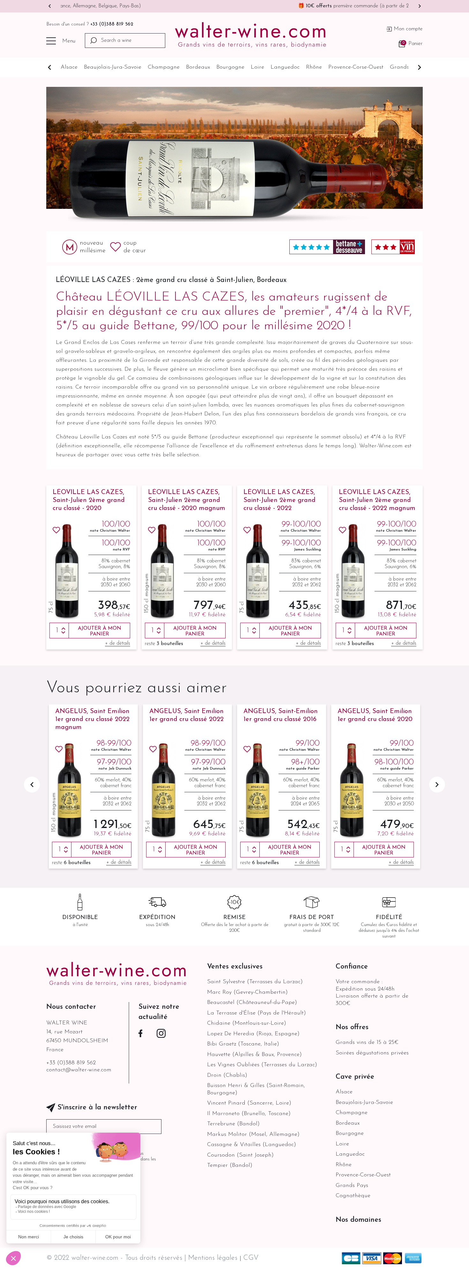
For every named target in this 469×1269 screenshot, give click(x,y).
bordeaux (198, 67)
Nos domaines (358, 1220)
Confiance (352, 966)
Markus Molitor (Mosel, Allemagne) (253, 1134)
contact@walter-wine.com (78, 1070)
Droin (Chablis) (227, 1075)
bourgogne (230, 67)
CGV (250, 1258)
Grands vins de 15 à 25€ (367, 1042)
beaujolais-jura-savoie (112, 67)
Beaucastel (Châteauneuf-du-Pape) (252, 1003)
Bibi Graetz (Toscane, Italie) (243, 1044)
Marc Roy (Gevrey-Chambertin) (247, 992)
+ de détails (117, 643)
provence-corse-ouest (355, 67)
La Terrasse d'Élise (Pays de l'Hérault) (256, 1013)
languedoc (285, 67)
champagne (164, 67)
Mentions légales (214, 1258)
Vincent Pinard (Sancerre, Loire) (249, 1103)
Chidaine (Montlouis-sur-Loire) (246, 1023)
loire (257, 67)
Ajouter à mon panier (99, 631)
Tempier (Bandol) (229, 1165)
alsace (69, 67)
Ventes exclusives (235, 966)
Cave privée (355, 1077)
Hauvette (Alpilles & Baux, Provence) (254, 1055)
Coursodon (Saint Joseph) (240, 1155)
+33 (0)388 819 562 (111, 24)
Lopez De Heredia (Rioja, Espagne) (253, 1034)
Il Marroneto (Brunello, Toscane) (249, 1114)
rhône (314, 67)
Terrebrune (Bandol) (233, 1124)
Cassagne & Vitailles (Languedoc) (251, 1145)
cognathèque (353, 1196)
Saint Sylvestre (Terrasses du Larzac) (255, 982)
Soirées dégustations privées (372, 1053)
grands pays (406, 67)
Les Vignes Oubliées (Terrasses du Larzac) (262, 1065)
